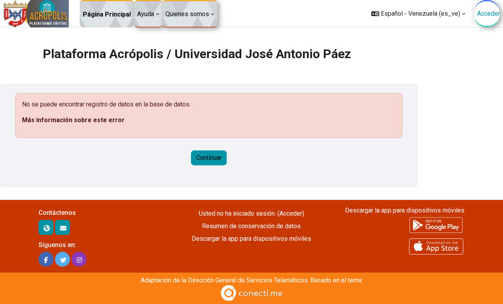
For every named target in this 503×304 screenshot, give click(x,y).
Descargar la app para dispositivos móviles (251, 238)
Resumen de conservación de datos (251, 226)
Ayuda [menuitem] (145, 14)
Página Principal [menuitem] (107, 14)
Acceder (488, 13)
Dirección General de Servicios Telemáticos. (248, 280)
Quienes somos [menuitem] (187, 14)
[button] (418, 13)
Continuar (209, 157)
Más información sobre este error (73, 120)
